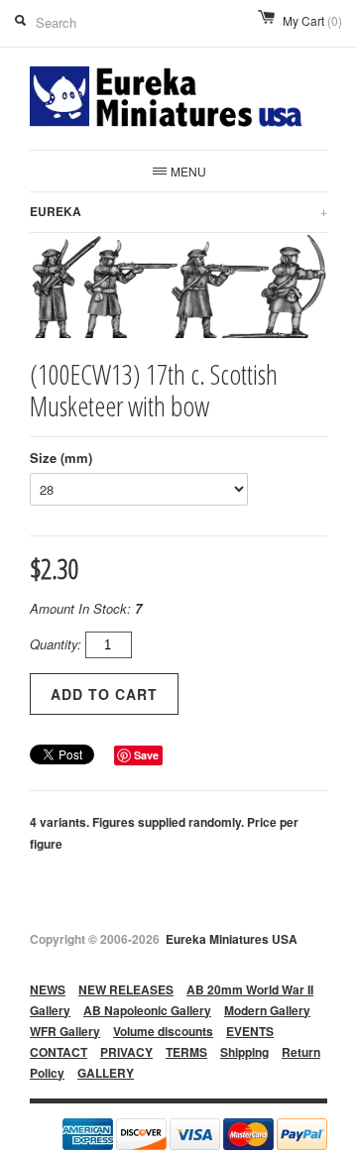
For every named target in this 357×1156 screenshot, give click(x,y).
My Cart (312, 20)
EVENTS (250, 1031)
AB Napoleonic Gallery (147, 1010)
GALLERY (105, 1073)
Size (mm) (61, 457)
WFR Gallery (65, 1031)
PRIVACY (126, 1052)
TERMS (186, 1052)
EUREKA (178, 211)
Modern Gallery (267, 1010)
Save (146, 755)
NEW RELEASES (126, 989)
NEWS (47, 989)
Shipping (244, 1052)
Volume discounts (163, 1031)
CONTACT (58, 1052)
